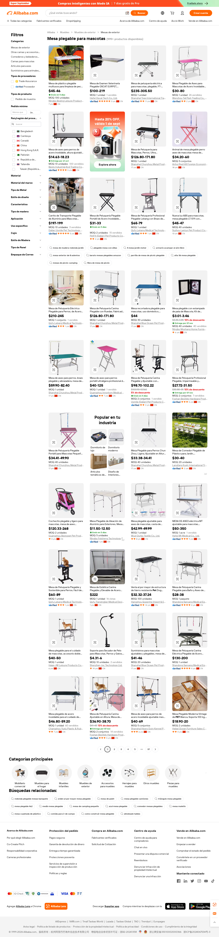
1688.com (74, 921)
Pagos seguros (57, 837)
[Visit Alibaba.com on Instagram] (199, 881)
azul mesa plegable (118, 806)
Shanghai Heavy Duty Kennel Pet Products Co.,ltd (148, 728)
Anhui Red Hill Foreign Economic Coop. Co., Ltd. (189, 164)
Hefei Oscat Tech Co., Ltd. (103, 98)
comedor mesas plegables (150, 806)
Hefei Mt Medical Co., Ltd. (185, 535)
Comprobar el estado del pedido (194, 850)
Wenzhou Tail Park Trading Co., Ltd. (189, 98)
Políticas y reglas (58, 873)
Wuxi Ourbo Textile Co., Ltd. (145, 535)
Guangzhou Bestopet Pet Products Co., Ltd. (66, 535)
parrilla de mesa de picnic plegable (147, 255)
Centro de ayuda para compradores (145, 839)
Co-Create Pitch (15, 844)
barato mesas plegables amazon (105, 255)
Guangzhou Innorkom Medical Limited (107, 392)
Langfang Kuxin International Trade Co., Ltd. (189, 465)
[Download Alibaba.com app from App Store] (175, 906)
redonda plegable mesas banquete (31, 799)
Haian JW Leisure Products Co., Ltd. (66, 665)
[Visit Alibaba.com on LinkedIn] (185, 881)
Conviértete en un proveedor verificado (192, 859)
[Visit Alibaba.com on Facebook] (179, 881)
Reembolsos (140, 860)
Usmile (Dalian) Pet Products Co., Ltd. (148, 401)
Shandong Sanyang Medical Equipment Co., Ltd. (189, 601)
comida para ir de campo (63, 814)
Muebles (64, 32)
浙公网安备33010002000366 (165, 932)
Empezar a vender (186, 844)
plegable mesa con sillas (105, 248)
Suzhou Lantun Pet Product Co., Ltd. (189, 230)
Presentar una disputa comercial (151, 853)
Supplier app (112, 906)
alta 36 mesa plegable (185, 255)
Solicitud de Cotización (104, 844)
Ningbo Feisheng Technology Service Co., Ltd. (107, 538)
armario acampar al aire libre (170, 248)
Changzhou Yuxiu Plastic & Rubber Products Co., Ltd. (66, 728)
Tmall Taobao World (92, 921)
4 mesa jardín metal (136, 248)
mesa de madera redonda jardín (68, 248)
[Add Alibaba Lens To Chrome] (56, 906)
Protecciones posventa (61, 857)
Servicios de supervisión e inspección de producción (63, 865)
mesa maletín (179, 806)
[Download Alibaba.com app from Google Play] (200, 906)
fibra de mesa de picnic (98, 263)
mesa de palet (107, 799)
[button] (127, 13)
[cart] (173, 13)
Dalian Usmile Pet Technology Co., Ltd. (66, 230)
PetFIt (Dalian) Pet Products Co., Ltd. (107, 235)
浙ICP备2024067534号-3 (196, 932)
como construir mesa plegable (99, 814)
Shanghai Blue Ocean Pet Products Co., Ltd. (148, 323)
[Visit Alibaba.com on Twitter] (192, 881)
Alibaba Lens (23, 906)
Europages (159, 921)
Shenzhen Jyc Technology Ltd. (106, 665)
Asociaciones (184, 866)
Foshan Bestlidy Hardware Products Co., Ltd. (189, 398)
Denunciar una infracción (147, 876)
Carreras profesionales (19, 857)
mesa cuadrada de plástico (28, 814)
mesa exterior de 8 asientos (66, 255)
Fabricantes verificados (104, 837)
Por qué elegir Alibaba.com (21, 837)
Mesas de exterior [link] (110, 32)
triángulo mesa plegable (169, 799)
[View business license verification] (140, 932)
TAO (136, 921)
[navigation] (26, 391)
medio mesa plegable (52, 806)
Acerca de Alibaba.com (20, 830)
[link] (214, 904)
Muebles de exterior (85, 32)
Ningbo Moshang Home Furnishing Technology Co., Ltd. (189, 329)
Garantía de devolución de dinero (66, 844)
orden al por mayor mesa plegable (74, 799)
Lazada (109, 921)
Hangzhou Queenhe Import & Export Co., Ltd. (148, 601)
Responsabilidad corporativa (22, 850)
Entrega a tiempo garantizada (64, 850)
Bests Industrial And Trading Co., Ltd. (66, 167)
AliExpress (60, 921)
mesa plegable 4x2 (24, 806)
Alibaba (51, 32)
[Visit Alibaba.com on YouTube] (206, 881)
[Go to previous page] (101, 749)
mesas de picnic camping (65, 263)
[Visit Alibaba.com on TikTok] (213, 881)
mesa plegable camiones (136, 799)
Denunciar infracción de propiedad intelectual (147, 868)
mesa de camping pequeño (86, 806)
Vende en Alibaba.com (188, 837)
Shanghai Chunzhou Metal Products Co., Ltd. (148, 164)
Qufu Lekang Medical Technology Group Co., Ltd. (148, 230)
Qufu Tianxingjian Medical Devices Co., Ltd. (107, 601)
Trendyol (146, 921)
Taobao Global (123, 921)
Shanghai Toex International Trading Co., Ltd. (148, 98)
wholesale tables (132, 814)
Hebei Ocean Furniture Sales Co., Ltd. (189, 728)
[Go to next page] (155, 749)
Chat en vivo (140, 847)
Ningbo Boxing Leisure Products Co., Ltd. (66, 100)
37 (148, 749)
